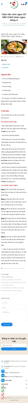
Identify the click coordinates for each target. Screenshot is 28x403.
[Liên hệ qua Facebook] (3, 371)
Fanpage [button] (3, 388)
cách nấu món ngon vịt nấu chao (11, 268)
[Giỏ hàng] (26, 4)
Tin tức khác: (5, 274)
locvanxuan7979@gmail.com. (13, 376)
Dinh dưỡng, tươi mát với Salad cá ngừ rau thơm (14, 282)
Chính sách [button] (4, 384)
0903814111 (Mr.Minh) (14, 372)
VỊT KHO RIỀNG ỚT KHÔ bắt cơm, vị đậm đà (13, 288)
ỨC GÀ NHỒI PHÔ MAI (7, 285)
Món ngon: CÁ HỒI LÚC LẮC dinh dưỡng (12, 279)
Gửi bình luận (7, 324)
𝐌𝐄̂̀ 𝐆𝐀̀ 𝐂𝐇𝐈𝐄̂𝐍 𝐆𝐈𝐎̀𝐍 (7, 277)
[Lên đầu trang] (24, 398)
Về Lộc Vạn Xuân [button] (6, 380)
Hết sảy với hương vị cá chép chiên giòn (12, 290)
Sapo (17, 400)
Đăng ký (14, 349)
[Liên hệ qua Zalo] (3, 380)
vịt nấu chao (22, 268)
